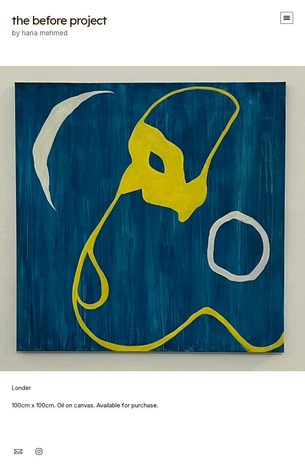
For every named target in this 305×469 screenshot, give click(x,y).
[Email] (18, 451)
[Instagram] (39, 451)
